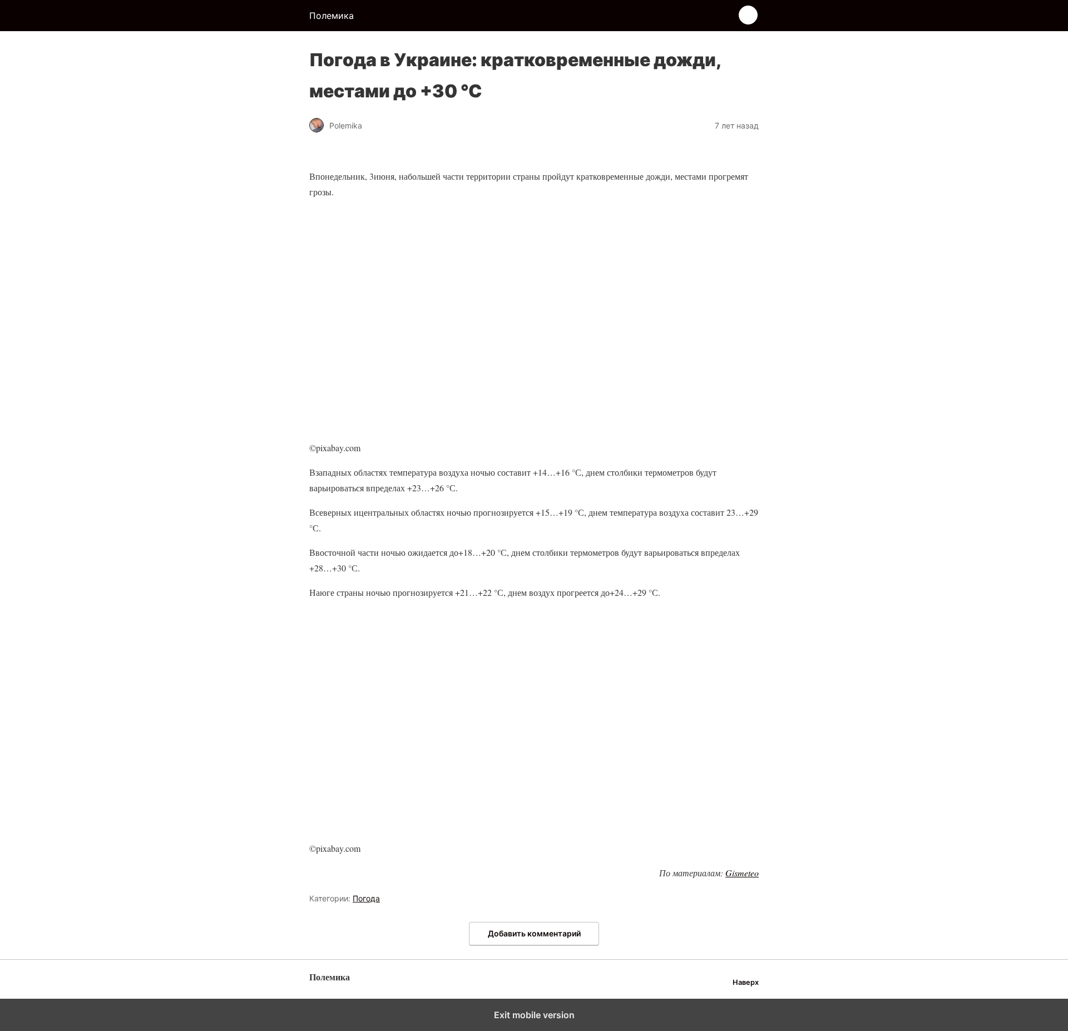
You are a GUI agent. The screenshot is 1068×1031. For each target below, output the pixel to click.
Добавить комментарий (534, 933)
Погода (366, 898)
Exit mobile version (534, 1014)
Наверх (746, 982)
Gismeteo (742, 873)
